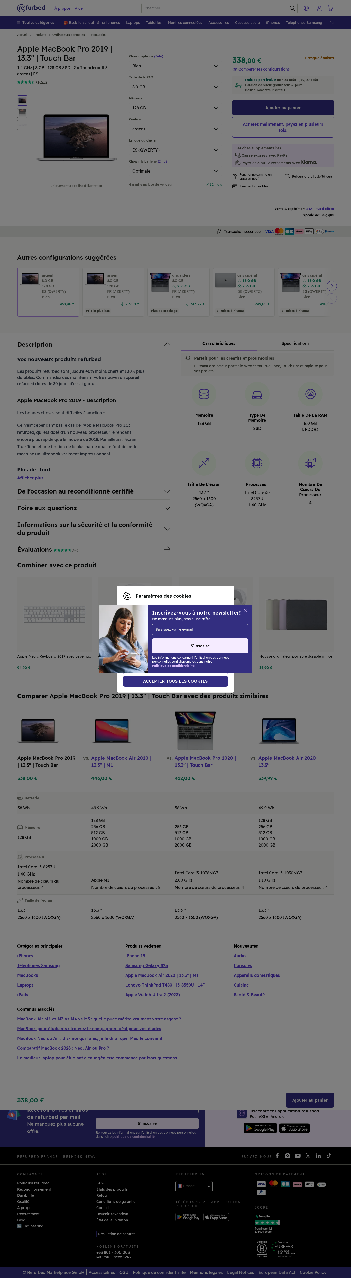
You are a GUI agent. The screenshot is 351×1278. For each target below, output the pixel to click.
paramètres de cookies (180, 639)
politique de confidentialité (184, 644)
